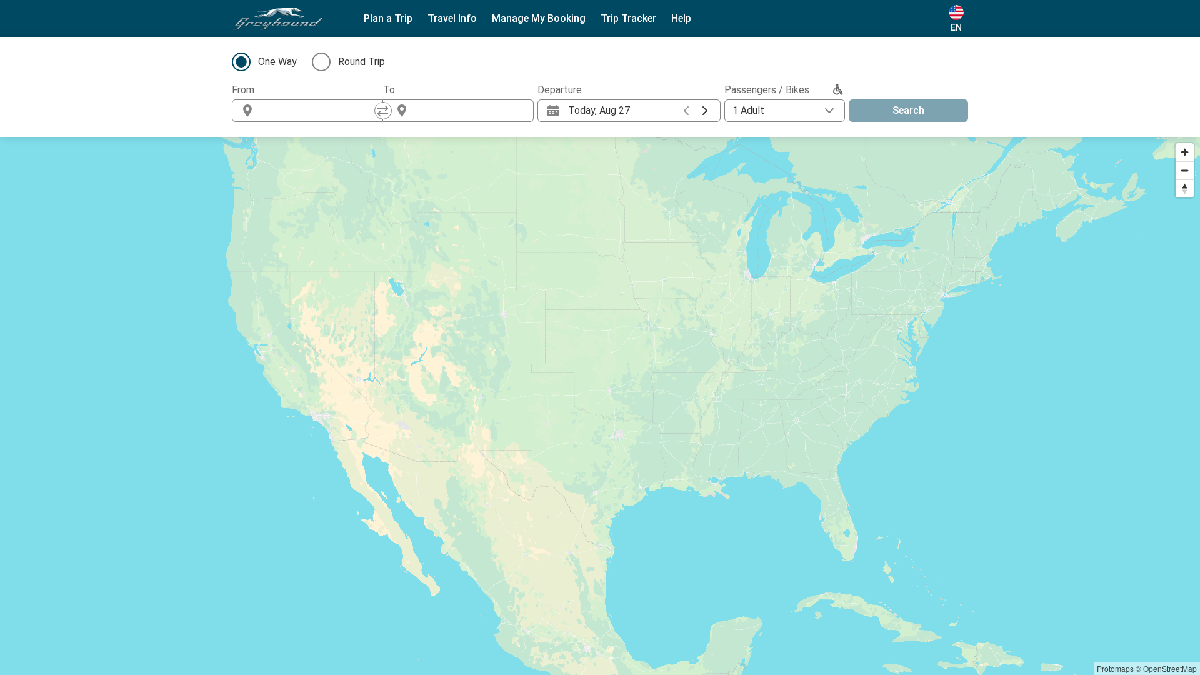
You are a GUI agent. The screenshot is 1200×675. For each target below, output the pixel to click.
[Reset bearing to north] (1185, 188)
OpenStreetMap (1170, 668)
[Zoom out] (1185, 170)
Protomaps (1115, 668)
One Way (277, 62)
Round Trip (361, 62)
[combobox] (318, 110)
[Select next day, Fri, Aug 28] (705, 110)
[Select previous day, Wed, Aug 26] (686, 110)
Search (908, 110)
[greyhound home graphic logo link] (278, 19)
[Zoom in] (1185, 152)
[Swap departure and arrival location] (383, 110)
